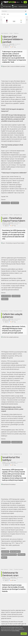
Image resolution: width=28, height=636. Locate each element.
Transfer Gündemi (18, 569)
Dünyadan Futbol (18, 311)
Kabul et (24, 633)
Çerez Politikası (15, 630)
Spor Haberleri (4, 33)
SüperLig (16, 33)
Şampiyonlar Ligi (18, 214)
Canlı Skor (3, 14)
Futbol (11, 33)
